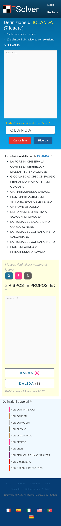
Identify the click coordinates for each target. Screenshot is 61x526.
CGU (8, 483)
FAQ (47, 489)
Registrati (52, 12)
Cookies (21, 483)
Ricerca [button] (43, 140)
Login (50, 4)
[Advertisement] (30, 85)
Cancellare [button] (20, 140)
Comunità (35, 483)
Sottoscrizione (32, 489)
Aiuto (47, 483)
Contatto (15, 489)
